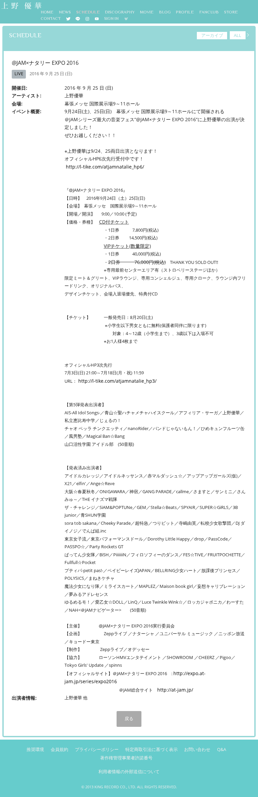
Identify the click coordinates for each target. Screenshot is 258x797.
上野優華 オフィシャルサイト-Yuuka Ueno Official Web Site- (20, 6)
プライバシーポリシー (97, 749)
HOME (47, 12)
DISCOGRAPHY (120, 12)
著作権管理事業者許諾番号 (126, 758)
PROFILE (185, 12)
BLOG (165, 12)
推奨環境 (35, 749)
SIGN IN (111, 18)
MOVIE (147, 12)
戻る (129, 718)
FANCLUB (209, 12)
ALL (237, 35)
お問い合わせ (197, 749)
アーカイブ (212, 35)
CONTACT (51, 18)
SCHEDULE (88, 12)
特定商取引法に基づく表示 (151, 749)
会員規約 (59, 749)
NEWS (65, 12)
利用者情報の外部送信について (129, 772)
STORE (231, 12)
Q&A (221, 749)
